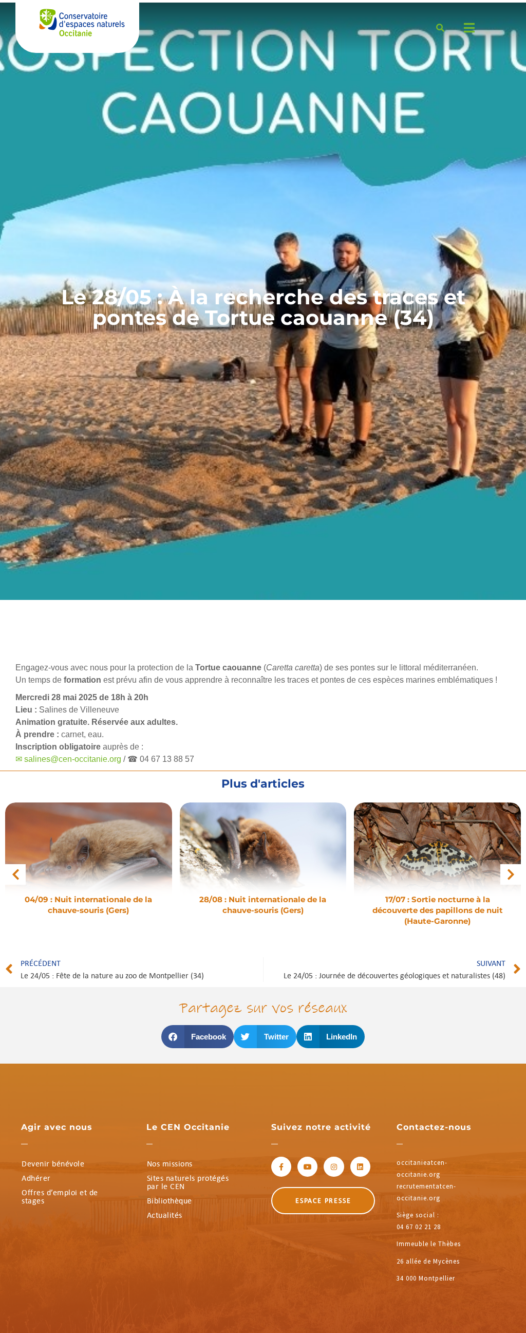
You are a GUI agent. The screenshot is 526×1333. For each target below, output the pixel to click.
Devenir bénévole (53, 1163)
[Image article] (88, 857)
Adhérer (36, 1178)
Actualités (164, 1215)
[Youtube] (307, 1167)
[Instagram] (334, 1167)
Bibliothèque (169, 1201)
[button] (15, 874)
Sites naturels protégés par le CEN (188, 1182)
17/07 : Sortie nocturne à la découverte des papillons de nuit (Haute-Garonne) (437, 910)
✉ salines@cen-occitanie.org (68, 759)
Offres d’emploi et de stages (60, 1197)
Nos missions (170, 1163)
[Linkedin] (360, 1167)
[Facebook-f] (281, 1167)
